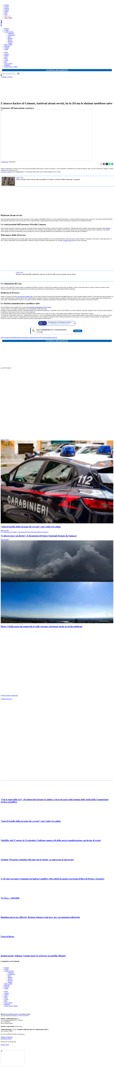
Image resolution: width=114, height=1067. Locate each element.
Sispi (48, 337)
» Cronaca (10, 77)
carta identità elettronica (15, 337)
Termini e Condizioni (7, 1037)
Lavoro (6, 60)
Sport (5, 13)
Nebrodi (6, 48)
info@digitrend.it (20, 1034)
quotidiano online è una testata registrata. (16, 1014)
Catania (6, 6)
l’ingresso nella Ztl (68, 240)
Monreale (7, 46)
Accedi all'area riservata (57, 70)
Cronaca (6, 10)
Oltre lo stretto (8, 18)
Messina (10, 38)
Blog (5, 62)
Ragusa (10, 40)
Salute (6, 58)
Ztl (56, 337)
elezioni (108, 228)
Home (6, 52)
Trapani (10, 43)
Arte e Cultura (8, 63)
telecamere (53, 337)
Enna (9, 36)
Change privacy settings (11, 66)
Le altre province (9, 32)
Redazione (5, 162)
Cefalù (6, 49)
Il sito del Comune (6, 172)
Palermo (6, 5)
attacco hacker (5, 337)
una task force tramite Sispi (25, 296)
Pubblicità (7, 65)
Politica (6, 11)
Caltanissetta (11, 35)
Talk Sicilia (7, 16)
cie (23, 337)
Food (5, 14)
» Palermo (4, 77)
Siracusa (6, 8)
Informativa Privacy (6, 1038)
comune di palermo (29, 337)
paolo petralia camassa (40, 337)
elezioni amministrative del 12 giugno (40, 307)
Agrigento (11, 33)
